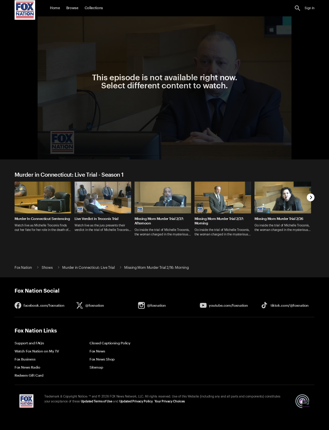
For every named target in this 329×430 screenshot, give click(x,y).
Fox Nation (23, 267)
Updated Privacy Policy (136, 401)
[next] (311, 198)
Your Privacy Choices (169, 401)
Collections (94, 8)
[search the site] (297, 8)
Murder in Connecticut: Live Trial (88, 267)
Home (55, 8)
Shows (47, 267)
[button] (297, 8)
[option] (45, 212)
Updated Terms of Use (96, 401)
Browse (72, 8)
